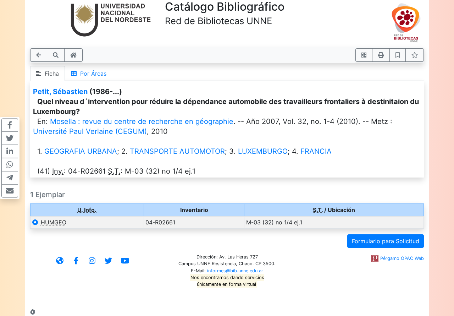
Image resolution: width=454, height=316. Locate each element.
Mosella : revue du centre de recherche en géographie (141, 121)
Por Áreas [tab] (91, 73)
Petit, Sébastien (60, 91)
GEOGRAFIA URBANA (80, 151)
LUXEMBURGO (263, 151)
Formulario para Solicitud (385, 241)
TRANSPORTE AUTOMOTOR (177, 151)
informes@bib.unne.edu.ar (235, 270)
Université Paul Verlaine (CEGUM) (90, 131)
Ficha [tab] (50, 73)
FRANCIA (316, 151)
